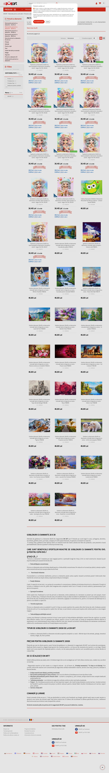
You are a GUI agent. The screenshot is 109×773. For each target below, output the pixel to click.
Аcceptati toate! (39, 21)
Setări (47, 21)
